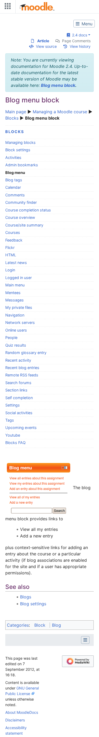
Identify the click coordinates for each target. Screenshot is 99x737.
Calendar (13, 187)
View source (46, 46)
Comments (15, 195)
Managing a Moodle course (60, 111)
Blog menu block (58, 85)
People (11, 337)
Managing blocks (20, 142)
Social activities (18, 412)
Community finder (21, 202)
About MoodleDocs (21, 712)
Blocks (11, 118)
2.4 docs (78, 35)
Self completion (19, 397)
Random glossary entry (25, 352)
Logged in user (18, 277)
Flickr (10, 247)
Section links (16, 390)
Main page (15, 111)
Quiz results (15, 345)
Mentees (13, 292)
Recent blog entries (22, 367)
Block (39, 625)
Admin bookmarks (21, 165)
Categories (18, 625)
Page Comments (76, 41)
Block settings (17, 150)
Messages (14, 300)
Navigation (14, 315)
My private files (18, 307)
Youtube (12, 435)
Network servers (20, 322)
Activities (13, 157)
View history (80, 46)
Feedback (13, 240)
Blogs (25, 596)
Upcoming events (21, 427)
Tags (9, 420)
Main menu (15, 285)
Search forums (18, 382)
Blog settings (33, 603)
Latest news (16, 262)
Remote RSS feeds (21, 375)
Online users (16, 330)
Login (10, 270)
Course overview (20, 217)
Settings (12, 405)
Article (43, 41)
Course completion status (28, 210)
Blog (56, 625)
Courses (12, 232)
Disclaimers (15, 720)
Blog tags (13, 180)
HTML (10, 255)
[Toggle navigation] (6, 7)
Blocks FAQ (15, 442)
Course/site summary (24, 225)
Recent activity (18, 360)
